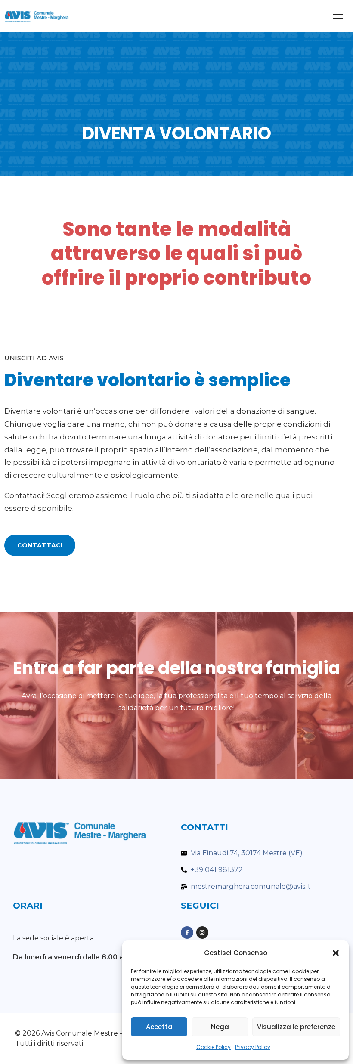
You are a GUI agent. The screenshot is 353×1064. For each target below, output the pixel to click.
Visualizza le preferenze (296, 1026)
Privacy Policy (252, 1047)
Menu (338, 16)
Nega (220, 1026)
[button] (335, 953)
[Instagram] (202, 932)
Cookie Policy (213, 1047)
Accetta (159, 1026)
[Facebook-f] (187, 932)
